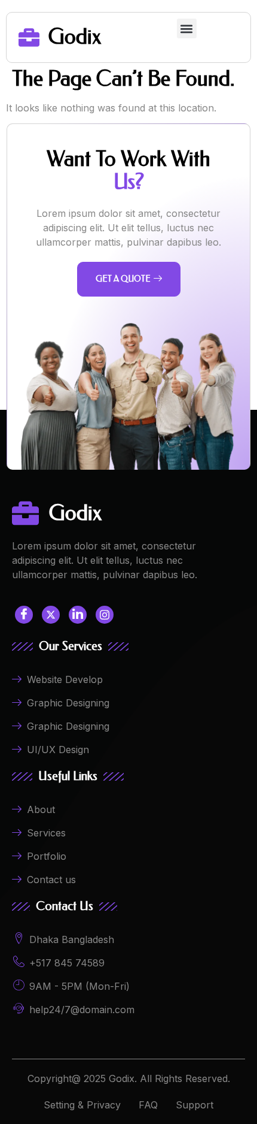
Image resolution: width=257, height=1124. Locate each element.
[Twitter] (51, 615)
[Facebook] (24, 615)
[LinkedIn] (78, 615)
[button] (187, 28)
